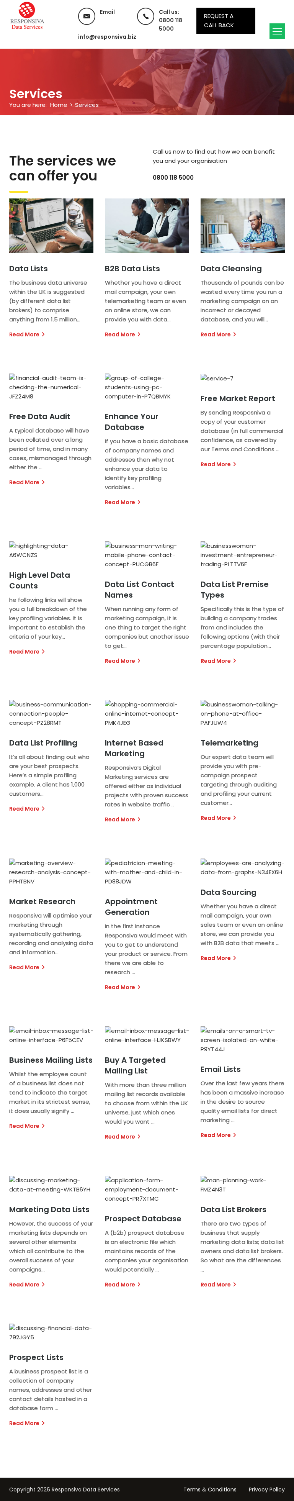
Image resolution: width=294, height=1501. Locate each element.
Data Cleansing (231, 268)
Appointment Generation (131, 907)
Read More (24, 334)
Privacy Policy (267, 1489)
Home (58, 105)
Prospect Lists (36, 1357)
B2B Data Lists (132, 268)
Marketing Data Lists (49, 1209)
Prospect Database (143, 1218)
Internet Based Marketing (134, 748)
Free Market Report (238, 398)
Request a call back (219, 20)
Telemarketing (229, 742)
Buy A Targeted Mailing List (135, 1065)
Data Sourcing (228, 892)
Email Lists (221, 1069)
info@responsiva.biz (107, 37)
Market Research (42, 901)
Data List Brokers (233, 1209)
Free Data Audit (39, 416)
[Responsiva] (27, 15)
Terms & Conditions (210, 1489)
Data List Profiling (43, 742)
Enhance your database (131, 422)
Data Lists (28, 268)
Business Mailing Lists (51, 1060)
